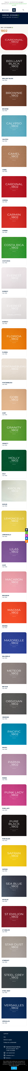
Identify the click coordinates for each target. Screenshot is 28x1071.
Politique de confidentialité (10, 1042)
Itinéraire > (8, 1058)
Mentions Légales (8, 1039)
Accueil (3, 17)
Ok (14, 1068)
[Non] (26, 1065)
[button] (23, 10)
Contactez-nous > (10, 1055)
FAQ (5, 1037)
